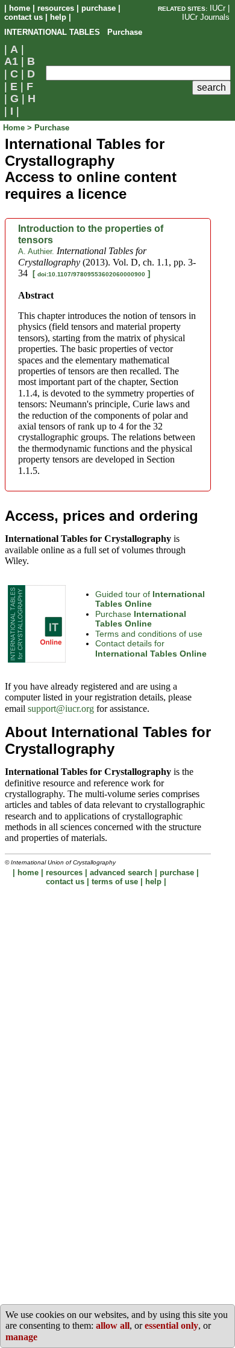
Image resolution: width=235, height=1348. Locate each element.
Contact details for (151, 648)
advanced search (121, 872)
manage (21, 1337)
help (58, 17)
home (19, 8)
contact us (23, 17)
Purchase (140, 619)
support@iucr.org (61, 708)
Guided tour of (150, 599)
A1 (11, 61)
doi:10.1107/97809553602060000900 (91, 274)
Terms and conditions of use (148, 634)
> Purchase (48, 127)
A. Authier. (36, 251)
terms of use (115, 881)
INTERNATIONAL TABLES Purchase (73, 32)
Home (15, 127)
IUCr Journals (206, 17)
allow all (113, 1325)
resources (55, 8)
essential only (171, 1325)
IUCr (217, 8)
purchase (98, 8)
